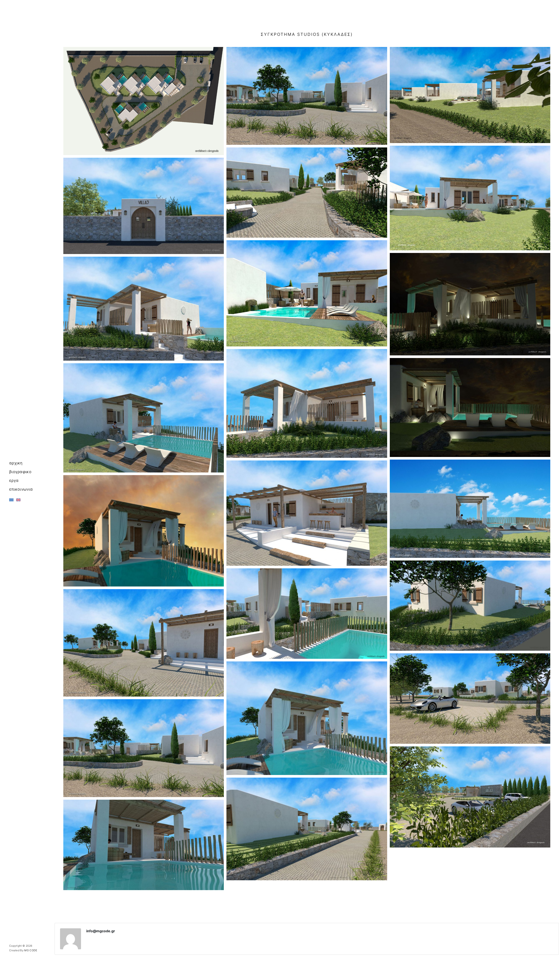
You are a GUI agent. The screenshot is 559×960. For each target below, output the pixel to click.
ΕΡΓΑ (14, 480)
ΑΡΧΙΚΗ (16, 463)
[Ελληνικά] (11, 499)
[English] (18, 499)
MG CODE (30, 950)
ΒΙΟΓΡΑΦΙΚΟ (20, 471)
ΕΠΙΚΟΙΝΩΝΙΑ (21, 489)
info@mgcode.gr (100, 931)
